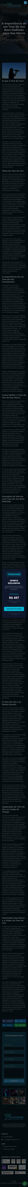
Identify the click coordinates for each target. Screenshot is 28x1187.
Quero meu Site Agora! (14, 609)
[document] (14, 593)
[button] (25, 3)
